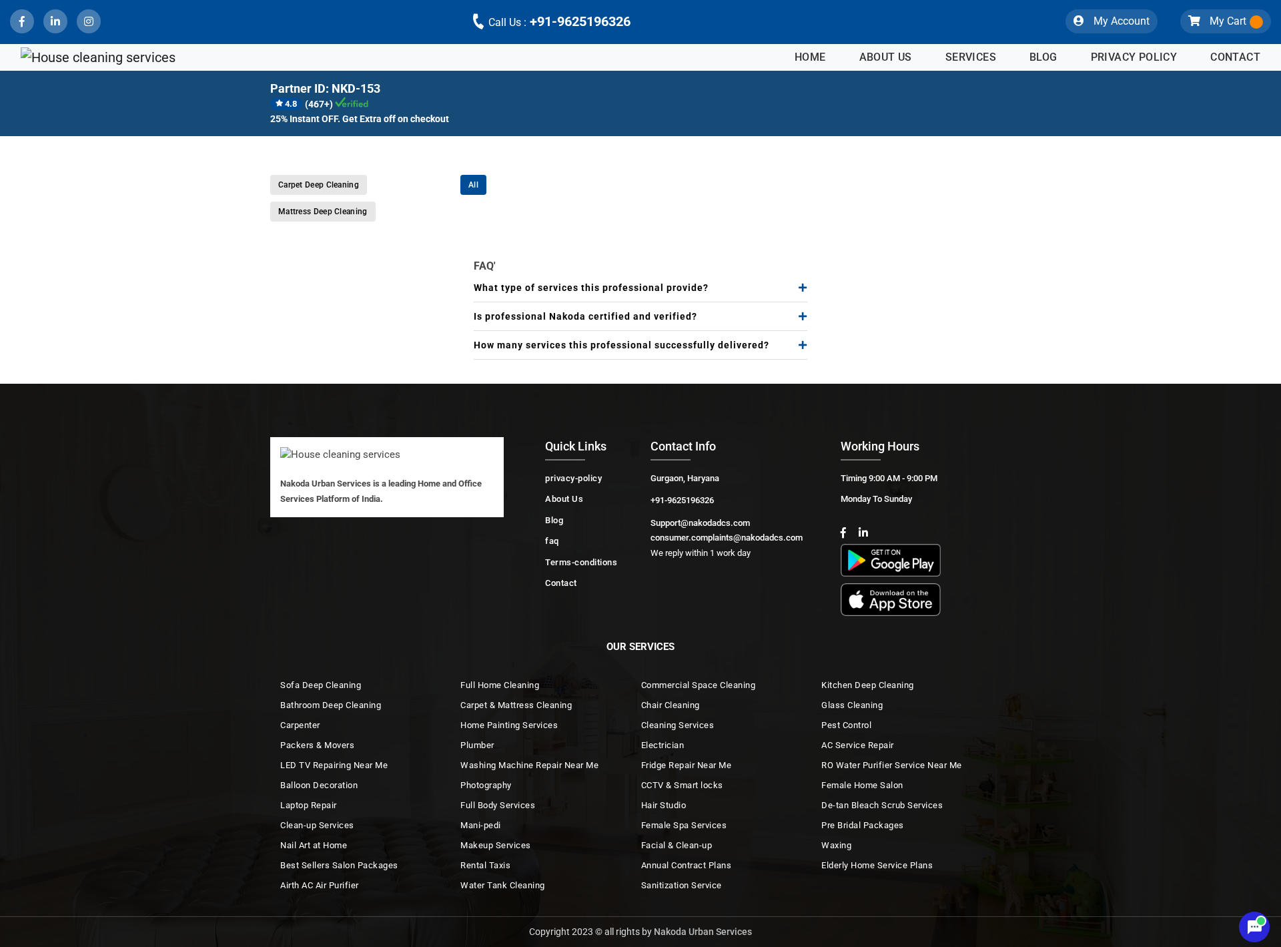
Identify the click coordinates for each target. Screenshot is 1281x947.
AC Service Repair (857, 745)
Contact (1235, 57)
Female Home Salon (862, 785)
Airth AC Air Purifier (319, 885)
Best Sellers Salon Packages (339, 865)
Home (810, 57)
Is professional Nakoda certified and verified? (585, 316)
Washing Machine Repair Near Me (529, 765)
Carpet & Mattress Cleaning (516, 705)
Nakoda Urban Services (703, 931)
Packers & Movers (317, 745)
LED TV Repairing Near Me (334, 765)
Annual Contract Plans (686, 865)
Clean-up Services (317, 825)
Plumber (477, 745)
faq (552, 541)
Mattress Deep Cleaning (323, 211)
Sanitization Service (681, 885)
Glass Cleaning (852, 705)
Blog (1043, 57)
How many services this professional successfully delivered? (621, 345)
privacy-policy (573, 478)
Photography (486, 785)
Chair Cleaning (670, 705)
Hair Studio (664, 805)
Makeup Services (495, 845)
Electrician (663, 745)
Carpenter (300, 725)
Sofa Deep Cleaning (320, 685)
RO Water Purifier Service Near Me (891, 765)
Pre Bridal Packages (862, 825)
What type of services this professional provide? (591, 287)
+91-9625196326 (559, 21)
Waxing (836, 845)
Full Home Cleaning (499, 685)
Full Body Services (497, 805)
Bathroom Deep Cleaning (330, 705)
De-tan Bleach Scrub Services (882, 805)
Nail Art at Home (313, 845)
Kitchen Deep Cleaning (867, 685)
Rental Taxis (485, 865)
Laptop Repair (308, 805)
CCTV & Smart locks (682, 785)
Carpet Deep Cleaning (318, 185)
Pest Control (846, 725)
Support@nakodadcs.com (700, 523)
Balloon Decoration (319, 785)
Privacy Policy (1134, 57)
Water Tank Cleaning (502, 885)
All (473, 185)
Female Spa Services (684, 825)
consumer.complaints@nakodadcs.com (727, 538)
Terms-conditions (581, 562)
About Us (885, 57)
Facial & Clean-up (677, 845)
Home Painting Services (509, 725)
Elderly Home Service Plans (877, 865)
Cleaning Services (678, 725)
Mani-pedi (480, 825)
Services (970, 57)
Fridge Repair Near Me (686, 765)
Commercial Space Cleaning (698, 685)
